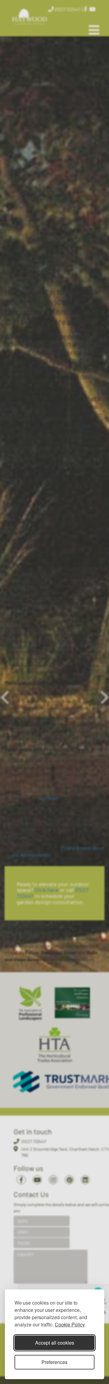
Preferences (54, 1362)
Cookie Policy (70, 1324)
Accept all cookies (54, 1342)
